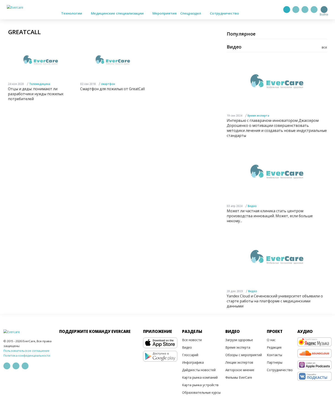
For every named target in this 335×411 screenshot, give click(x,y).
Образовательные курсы (201, 392)
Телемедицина (39, 84)
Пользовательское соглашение (26, 351)
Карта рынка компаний (200, 377)
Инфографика (193, 362)
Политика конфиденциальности (26, 355)
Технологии (72, 13)
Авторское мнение (239, 370)
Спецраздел (191, 13)
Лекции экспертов (239, 362)
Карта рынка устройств (200, 385)
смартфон (108, 84)
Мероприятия (164, 13)
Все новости (192, 340)
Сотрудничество (224, 13)
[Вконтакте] (305, 9)
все (324, 47)
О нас (271, 340)
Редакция (274, 347)
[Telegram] (295, 9)
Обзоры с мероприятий (243, 355)
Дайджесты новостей (199, 370)
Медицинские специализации (117, 13)
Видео (252, 206)
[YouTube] (314, 9)
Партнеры (274, 362)
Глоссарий (190, 355)
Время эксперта (258, 115)
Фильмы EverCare (238, 377)
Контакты (274, 355)
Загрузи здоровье (239, 340)
